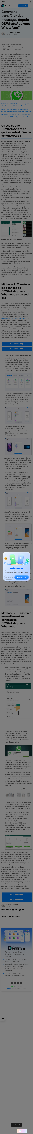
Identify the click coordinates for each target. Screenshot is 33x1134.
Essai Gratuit (21, 577)
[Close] (6, 554)
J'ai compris (9, 577)
